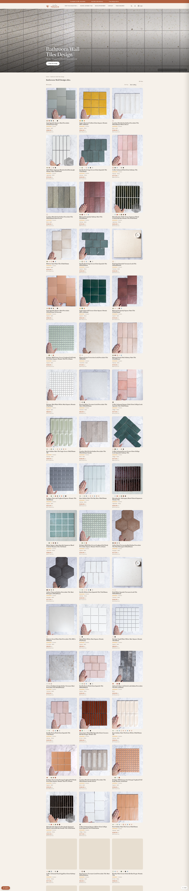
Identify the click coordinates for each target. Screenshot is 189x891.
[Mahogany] (123, 214)
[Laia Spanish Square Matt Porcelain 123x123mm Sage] (61, 103)
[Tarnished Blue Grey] (115, 871)
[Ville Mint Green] (80, 167)
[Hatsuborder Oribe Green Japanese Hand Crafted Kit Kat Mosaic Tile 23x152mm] (127, 197)
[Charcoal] (57, 121)
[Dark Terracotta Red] (115, 543)
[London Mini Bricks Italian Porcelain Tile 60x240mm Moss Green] (61, 197)
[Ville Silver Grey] (92, 167)
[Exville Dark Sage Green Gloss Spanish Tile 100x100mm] (94, 244)
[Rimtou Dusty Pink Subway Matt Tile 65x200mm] (127, 337)
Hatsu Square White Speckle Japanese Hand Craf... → (172, 69)
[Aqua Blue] (115, 214)
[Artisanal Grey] (121, 167)
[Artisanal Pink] (113, 167)
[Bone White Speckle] (84, 730)
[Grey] (82, 402)
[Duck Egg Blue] (59, 496)
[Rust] (113, 684)
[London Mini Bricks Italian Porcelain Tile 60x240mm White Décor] (127, 103)
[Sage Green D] (51, 449)
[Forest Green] (121, 871)
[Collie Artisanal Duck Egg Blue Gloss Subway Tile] (61, 854)
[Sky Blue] (53, 449)
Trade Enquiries (120, 5)
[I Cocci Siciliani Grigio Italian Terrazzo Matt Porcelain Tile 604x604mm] (61, 666)
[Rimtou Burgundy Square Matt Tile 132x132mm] (127, 291)
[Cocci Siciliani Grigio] (51, 684)
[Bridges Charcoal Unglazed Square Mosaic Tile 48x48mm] (61, 478)
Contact (110, 5)
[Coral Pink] (61, 496)
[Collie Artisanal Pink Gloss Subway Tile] (127, 150)
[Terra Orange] (84, 121)
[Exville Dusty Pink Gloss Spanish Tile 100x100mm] (94, 666)
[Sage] (47, 121)
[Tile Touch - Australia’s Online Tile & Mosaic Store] (52, 6)
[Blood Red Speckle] (80, 730)
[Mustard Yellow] (80, 121)
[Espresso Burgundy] (125, 214)
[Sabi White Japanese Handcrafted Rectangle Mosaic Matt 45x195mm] (61, 150)
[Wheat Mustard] (119, 214)
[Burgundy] (82, 214)
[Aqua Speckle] (57, 543)
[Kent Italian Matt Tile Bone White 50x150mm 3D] (127, 713)
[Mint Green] (51, 355)
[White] (55, 121)
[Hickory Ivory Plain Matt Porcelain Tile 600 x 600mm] (61, 619)
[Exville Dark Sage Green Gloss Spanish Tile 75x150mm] (94, 150)
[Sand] (86, 214)
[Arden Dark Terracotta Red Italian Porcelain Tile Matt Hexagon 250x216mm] (127, 525)
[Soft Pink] (59, 449)
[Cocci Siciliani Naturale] (49, 684)
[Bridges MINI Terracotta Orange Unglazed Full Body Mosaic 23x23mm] (127, 760)
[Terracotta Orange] (53, 355)
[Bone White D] (55, 449)
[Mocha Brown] (57, 496)
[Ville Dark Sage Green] (82, 167)
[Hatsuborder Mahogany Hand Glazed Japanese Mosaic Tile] (127, 478)
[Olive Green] (80, 214)
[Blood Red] (117, 214)
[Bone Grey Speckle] (88, 730)
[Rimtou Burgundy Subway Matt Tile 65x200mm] (94, 197)
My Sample (5, 888)
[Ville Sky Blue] (88, 167)
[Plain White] (80, 637)
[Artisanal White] (119, 167)
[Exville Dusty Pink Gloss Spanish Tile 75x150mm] (61, 713)
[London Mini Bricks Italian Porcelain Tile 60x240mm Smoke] (94, 431)
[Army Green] (49, 355)
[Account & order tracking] (135, 6)
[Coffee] (53, 167)
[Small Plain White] (113, 637)
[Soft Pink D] (65, 449)
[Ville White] (84, 167)
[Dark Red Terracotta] (47, 496)
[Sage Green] (47, 449)
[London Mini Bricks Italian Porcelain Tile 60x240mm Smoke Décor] (94, 760)
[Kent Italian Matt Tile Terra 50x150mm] (127, 807)
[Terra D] (63, 449)
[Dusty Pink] (84, 214)
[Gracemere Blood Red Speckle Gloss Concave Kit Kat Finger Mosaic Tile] (94, 713)
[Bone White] (49, 449)
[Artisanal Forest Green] (115, 167)
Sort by (126, 84)
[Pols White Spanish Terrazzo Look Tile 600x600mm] (127, 572)
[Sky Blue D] (61, 449)
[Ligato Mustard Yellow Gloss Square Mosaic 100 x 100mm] (94, 103)
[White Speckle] (113, 214)
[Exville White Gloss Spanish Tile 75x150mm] (94, 572)
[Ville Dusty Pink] (86, 167)
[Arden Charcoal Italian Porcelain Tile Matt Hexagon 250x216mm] (61, 572)
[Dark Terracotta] (47, 777)
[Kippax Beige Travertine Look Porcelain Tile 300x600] (94, 337)
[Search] (131, 6)
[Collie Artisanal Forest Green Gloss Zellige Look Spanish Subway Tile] (127, 431)
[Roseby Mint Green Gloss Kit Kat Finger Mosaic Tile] (127, 854)
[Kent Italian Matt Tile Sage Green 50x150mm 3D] (61, 431)
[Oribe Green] (121, 214)
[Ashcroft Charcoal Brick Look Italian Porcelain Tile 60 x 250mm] (127, 666)
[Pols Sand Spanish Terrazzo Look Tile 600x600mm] (127, 244)
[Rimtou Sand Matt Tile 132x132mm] (61, 244)
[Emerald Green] (82, 121)
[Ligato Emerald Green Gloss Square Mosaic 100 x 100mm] (94, 291)
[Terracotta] (49, 121)
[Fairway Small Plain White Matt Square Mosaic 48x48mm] (127, 619)
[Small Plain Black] (115, 637)
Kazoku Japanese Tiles (86, 5)
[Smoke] (117, 543)
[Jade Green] (82, 730)
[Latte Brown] (53, 121)
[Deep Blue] (88, 214)
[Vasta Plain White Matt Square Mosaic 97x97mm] (94, 619)
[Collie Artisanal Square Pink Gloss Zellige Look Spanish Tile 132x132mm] (127, 384)
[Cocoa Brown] (49, 167)
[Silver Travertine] (82, 355)
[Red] (117, 684)
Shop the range (52, 63)
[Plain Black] (82, 637)
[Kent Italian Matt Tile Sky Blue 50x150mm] (94, 478)
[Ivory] (47, 355)
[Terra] (57, 449)
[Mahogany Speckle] (53, 543)
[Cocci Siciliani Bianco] (47, 684)
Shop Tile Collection (71, 5)
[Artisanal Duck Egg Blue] (117, 167)
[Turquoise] (51, 121)
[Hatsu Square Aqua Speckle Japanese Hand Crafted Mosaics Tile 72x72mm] (61, 525)
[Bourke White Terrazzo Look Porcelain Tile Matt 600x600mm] (94, 384)
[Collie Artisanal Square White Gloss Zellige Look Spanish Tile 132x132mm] (94, 807)
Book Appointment (100, 5)
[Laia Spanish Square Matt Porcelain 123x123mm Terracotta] (61, 291)
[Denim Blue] (127, 871)
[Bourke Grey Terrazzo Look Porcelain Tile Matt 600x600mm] (94, 854)
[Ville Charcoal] (90, 167)
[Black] (90, 730)
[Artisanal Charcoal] (123, 167)
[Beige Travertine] (80, 355)
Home (47, 76)
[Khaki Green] (47, 167)
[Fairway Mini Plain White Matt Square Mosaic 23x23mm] (61, 384)
